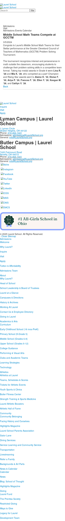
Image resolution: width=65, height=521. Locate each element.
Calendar (4, 471)
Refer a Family (7, 459)
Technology (6, 367)
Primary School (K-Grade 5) (14, 334)
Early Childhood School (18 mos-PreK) (19, 329)
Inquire (3, 106)
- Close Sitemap (8, 236)
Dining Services (7, 440)
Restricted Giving (8, 503)
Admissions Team (9, 270)
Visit (2, 109)
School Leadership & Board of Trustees (19, 288)
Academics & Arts (9, 321)
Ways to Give (6, 508)
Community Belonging (11, 416)
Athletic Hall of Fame (10, 408)
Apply (3, 113)
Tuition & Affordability (10, 265)
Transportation (7, 449)
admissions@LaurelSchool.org (28, 135)
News (3, 476)
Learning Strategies (10, 362)
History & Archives (9, 302)
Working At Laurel (9, 307)
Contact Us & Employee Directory (16, 311)
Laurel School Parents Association (17, 430)
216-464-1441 (15, 156)
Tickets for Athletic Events (13, 384)
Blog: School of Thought (12, 481)
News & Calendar (8, 468)
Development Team (10, 517)
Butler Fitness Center (10, 394)
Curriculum (5, 324)
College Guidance (9, 348)
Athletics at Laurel (9, 375)
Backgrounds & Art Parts (12, 464)
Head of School (7, 283)
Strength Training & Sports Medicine (18, 399)
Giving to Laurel (8, 316)
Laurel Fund (6, 494)
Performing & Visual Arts (12, 353)
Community (5, 413)
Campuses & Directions (11, 297)
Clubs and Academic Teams (14, 357)
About (3, 275)
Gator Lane (5, 435)
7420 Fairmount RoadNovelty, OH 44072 (11, 153)
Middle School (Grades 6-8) (14, 338)
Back (5, 86)
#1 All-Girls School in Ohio (37, 221)
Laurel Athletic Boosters (12, 403)
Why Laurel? (6, 246)
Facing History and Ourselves (15, 421)
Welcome (4, 242)
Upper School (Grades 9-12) (14, 343)
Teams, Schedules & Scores (14, 380)
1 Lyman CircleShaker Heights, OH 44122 (13, 129)
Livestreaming (7, 454)
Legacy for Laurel (9, 513)
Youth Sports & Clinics (11, 389)
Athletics (4, 372)
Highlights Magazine (10, 425)
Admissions (5, 238)
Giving (3, 490)
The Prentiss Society (10, 498)
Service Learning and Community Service (20, 445)
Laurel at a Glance (9, 292)
